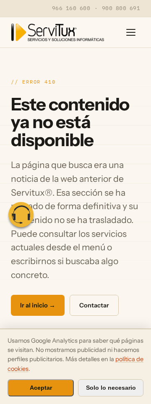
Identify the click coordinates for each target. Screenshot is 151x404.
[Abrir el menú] (131, 32)
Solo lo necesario (111, 388)
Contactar (94, 305)
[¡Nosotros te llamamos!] (21, 214)
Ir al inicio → (37, 305)
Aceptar (41, 388)
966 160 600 (71, 8)
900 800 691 (121, 8)
